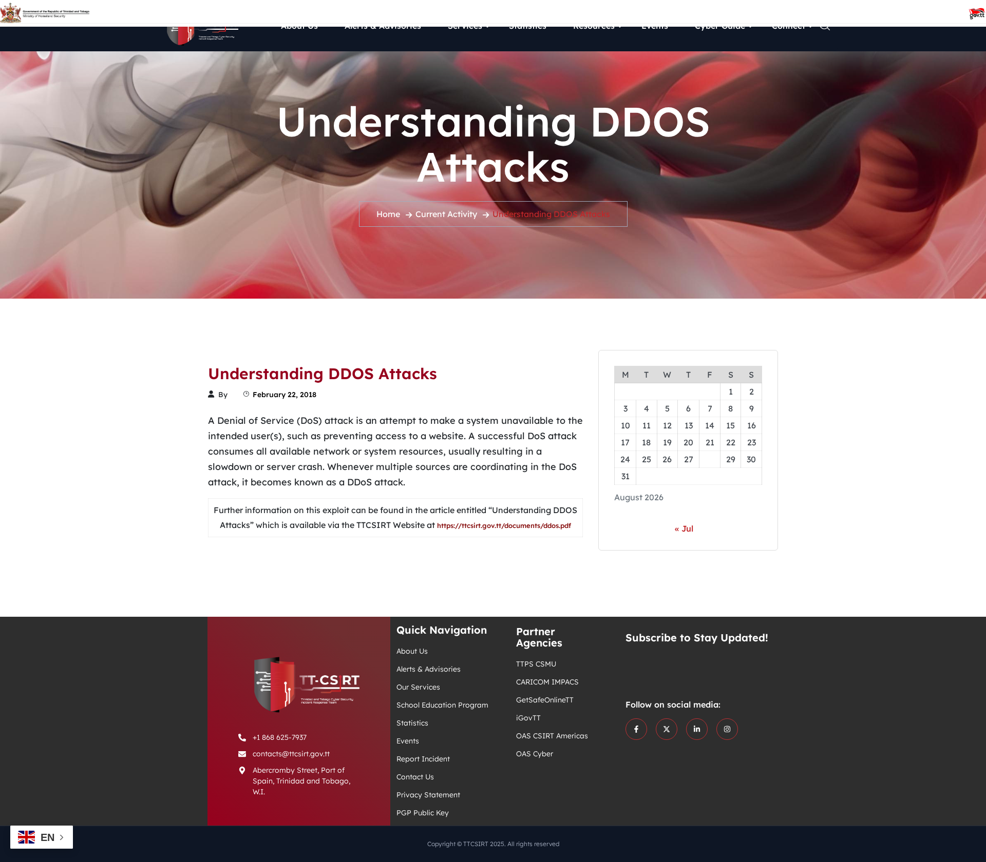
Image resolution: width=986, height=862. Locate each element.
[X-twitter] (666, 729)
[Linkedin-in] (697, 729)
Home (388, 214)
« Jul (684, 528)
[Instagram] (727, 729)
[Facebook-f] (636, 729)
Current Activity (446, 214)
